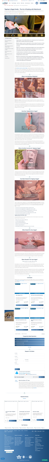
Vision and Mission (37, 450)
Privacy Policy (6, 430)
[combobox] (19, 361)
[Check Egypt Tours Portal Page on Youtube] (39, 431)
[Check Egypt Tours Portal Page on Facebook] (34, 431)
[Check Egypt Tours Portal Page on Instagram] (35, 431)
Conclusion (6, 56)
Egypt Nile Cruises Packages (19, 442)
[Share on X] (44, 334)
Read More (24, 398)
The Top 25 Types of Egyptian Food (10, 412)
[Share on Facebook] (42, 334)
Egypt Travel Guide (27, 441)
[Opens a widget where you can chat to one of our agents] (3, 459)
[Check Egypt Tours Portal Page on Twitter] (37, 431)
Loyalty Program (10, 431)
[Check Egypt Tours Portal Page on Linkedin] (40, 431)
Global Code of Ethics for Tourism (38, 438)
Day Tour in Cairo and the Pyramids (37, 295)
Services (36, 449)
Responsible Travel (38, 439)
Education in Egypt (36, 411)
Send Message (17, 369)
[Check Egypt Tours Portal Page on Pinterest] (42, 431)
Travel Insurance (37, 443)
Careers (19, 430)
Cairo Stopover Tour (19, 295)
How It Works (11, 430)
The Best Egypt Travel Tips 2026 (24, 411)
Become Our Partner (38, 444)
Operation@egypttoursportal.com (13, 0)
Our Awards (26, 430)
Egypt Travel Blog (17, 333)
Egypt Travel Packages (18, 437)
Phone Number (26, 359)
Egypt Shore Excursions (18, 438)
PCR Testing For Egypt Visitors (39, 445)
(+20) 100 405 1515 (5, 0)
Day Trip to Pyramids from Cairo (21, 319)
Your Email (16, 356)
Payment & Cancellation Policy (29, 437)
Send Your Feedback (28, 443)
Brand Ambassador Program (39, 448)
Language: (41, 0)
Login (38, 0)
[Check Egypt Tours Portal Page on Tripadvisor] (43, 431)
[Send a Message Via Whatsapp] (32, 431)
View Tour (22, 305)
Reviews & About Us (28, 438)
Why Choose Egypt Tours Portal (29, 442)
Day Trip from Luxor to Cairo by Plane (36, 320)
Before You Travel (24, 333)
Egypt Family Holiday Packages (19, 441)
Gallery (5, 431)
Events (22, 430)
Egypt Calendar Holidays (18, 443)
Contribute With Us (27, 446)
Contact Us (15, 430)
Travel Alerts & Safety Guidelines (38, 441)
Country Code (16, 359)
